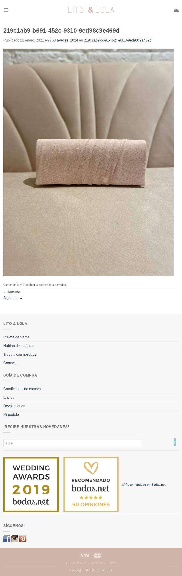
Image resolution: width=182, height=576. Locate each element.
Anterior (11, 292)
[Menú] (6, 9)
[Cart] (176, 10)
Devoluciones (14, 406)
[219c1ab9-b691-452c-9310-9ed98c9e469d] (88, 162)
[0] (31, 484)
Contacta (10, 363)
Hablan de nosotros (18, 346)
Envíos (8, 397)
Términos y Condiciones (85, 563)
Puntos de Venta (16, 337)
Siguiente (13, 298)
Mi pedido (11, 414)
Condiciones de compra (22, 389)
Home (112, 563)
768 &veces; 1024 (64, 40)
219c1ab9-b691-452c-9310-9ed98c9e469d (118, 40)
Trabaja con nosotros (19, 354)
